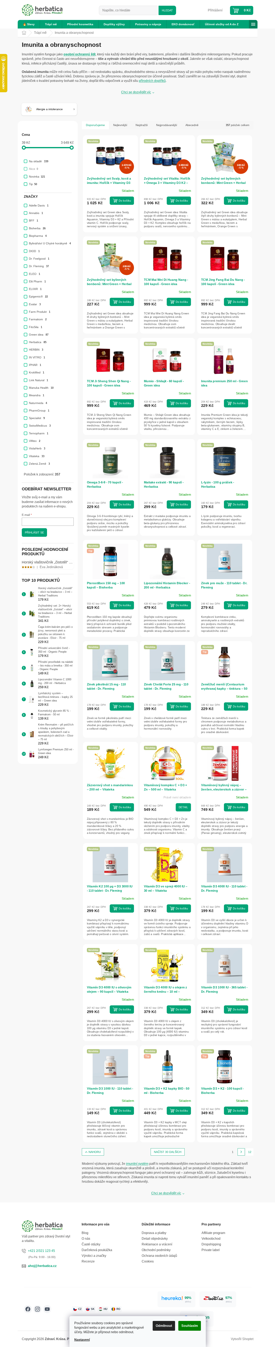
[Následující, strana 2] (241, 1152)
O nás (86, 1238)
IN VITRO (37, 357)
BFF (33, 220)
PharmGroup (39, 410)
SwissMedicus (40, 425)
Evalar (35, 304)
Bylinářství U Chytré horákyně (50, 243)
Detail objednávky (155, 1238)
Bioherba (37, 228)
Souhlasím (189, 1325)
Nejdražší (142, 125)
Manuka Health (41, 387)
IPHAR (35, 365)
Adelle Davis (38, 205)
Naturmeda (38, 403)
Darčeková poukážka (97, 1250)
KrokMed (36, 372)
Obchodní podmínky (156, 1250)
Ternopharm (38, 433)
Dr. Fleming (39, 266)
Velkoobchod (211, 1238)
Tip (33, 184)
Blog (85, 1233)
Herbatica (37, 342)
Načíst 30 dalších (167, 1152)
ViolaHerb (37, 448)
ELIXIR (35, 289)
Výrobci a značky (94, 1255)
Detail (183, 807)
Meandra (36, 395)
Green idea (38, 334)
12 (249, 1152)
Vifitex (34, 440)
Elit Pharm (37, 281)
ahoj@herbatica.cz (42, 1266)
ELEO (34, 274)
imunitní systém (137, 1163)
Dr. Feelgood (39, 258)
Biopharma (38, 235)
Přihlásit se (34, 532)
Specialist (37, 418)
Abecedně (191, 125)
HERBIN (36, 349)
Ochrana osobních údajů (159, 1255)
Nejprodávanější (166, 125)
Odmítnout (164, 1325)
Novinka (37, 176)
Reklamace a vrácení (157, 1244)
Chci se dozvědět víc (136, 92)
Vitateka (36, 456)
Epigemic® (38, 296)
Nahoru (95, 1152)
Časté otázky (91, 1244)
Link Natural (38, 380)
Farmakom (38, 319)
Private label (211, 1250)
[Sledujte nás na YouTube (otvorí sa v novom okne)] (47, 1309)
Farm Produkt (39, 311)
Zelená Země (39, 463)
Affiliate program (213, 1233)
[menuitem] (29, 24)
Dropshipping (211, 1244)
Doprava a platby (154, 1233)
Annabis (36, 213)
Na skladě (38, 161)
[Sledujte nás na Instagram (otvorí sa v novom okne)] (37, 1309)
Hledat (167, 10)
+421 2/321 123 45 (41, 1251)
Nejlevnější (120, 125)
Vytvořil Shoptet (242, 1339)
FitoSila (35, 327)
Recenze (88, 1261)
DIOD (34, 251)
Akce (33, 168)
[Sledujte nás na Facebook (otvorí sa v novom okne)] (28, 1309)
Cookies (148, 1261)
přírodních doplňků (152, 80)
